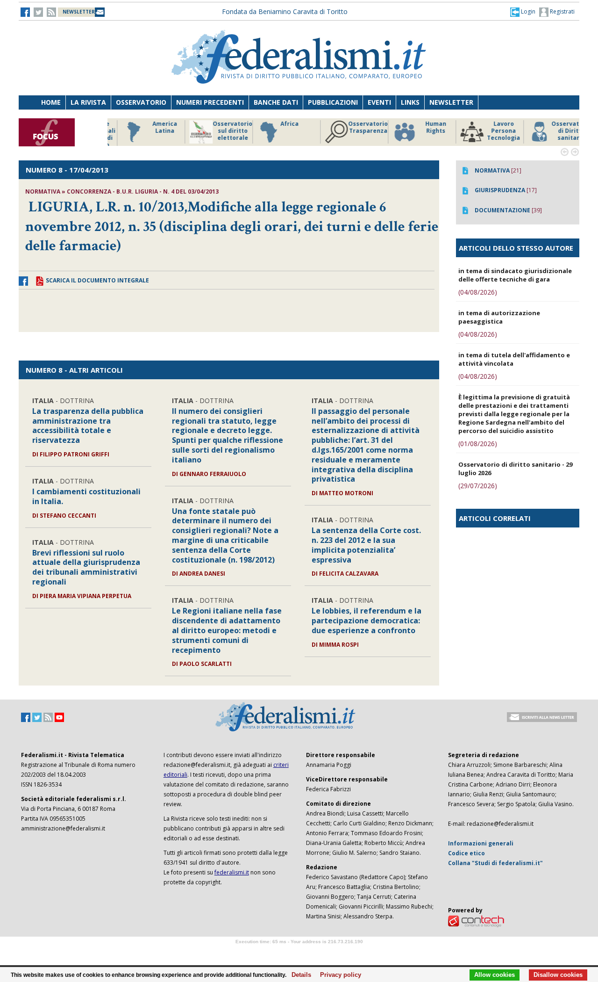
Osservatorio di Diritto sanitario (558, 131)
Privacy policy (338, 975)
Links (410, 102)
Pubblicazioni (333, 102)
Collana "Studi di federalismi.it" (495, 863)
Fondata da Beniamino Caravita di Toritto (285, 11)
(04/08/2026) (477, 292)
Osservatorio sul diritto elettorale (219, 131)
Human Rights (422, 127)
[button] (522, 11)
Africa (276, 124)
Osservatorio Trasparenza (355, 127)
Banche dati (276, 102)
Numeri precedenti (210, 102)
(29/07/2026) (477, 485)
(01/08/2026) (477, 443)
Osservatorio (141, 102)
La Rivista (88, 102)
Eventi (379, 102)
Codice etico (466, 853)
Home (51, 102)
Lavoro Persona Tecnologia (490, 131)
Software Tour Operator (299, 952)
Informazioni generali (480, 843)
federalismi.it (231, 872)
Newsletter (451, 102)
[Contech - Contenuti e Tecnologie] (476, 921)
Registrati (561, 11)
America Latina (151, 127)
